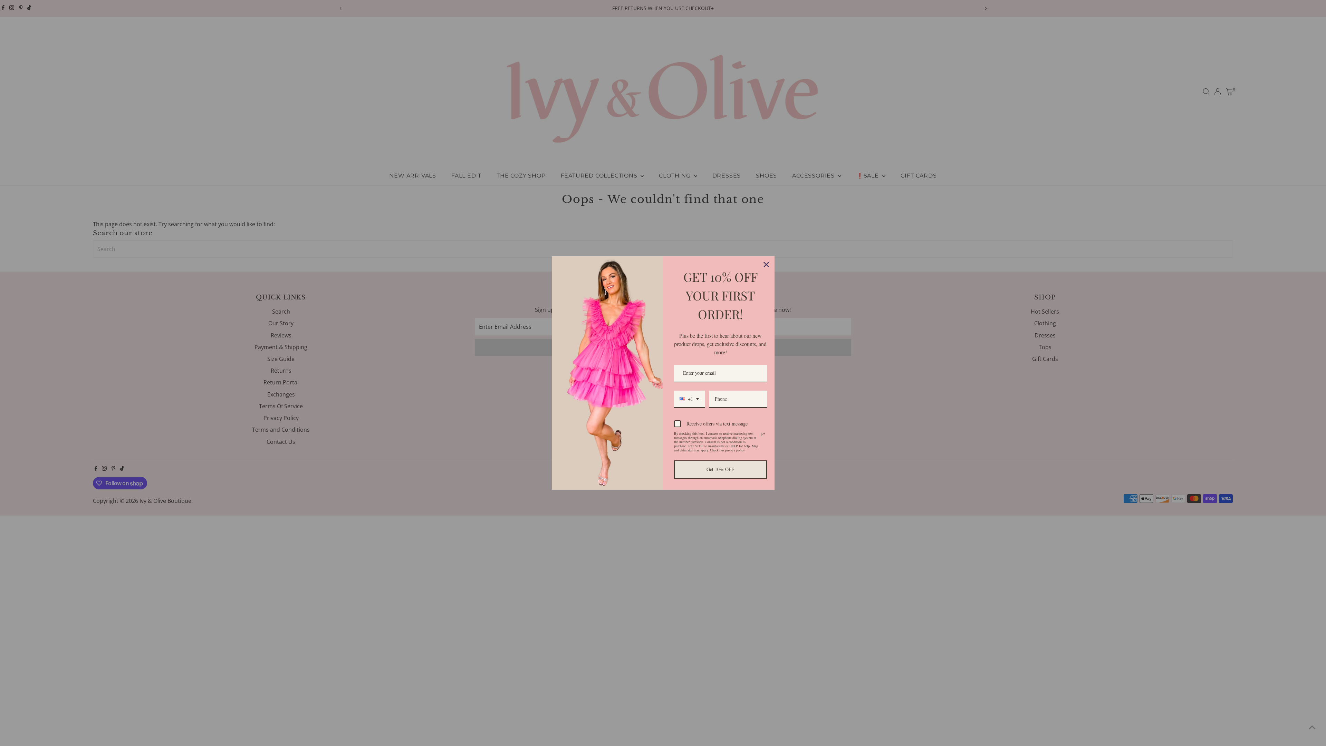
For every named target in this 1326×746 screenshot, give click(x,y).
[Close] (766, 264)
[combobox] (689, 399)
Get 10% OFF (720, 469)
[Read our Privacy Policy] (763, 434)
